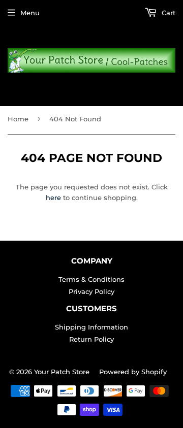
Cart (167, 13)
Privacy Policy (91, 291)
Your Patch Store (61, 372)
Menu (30, 13)
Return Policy (91, 339)
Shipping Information (91, 327)
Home (18, 119)
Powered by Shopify (133, 372)
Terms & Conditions (91, 279)
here (53, 197)
